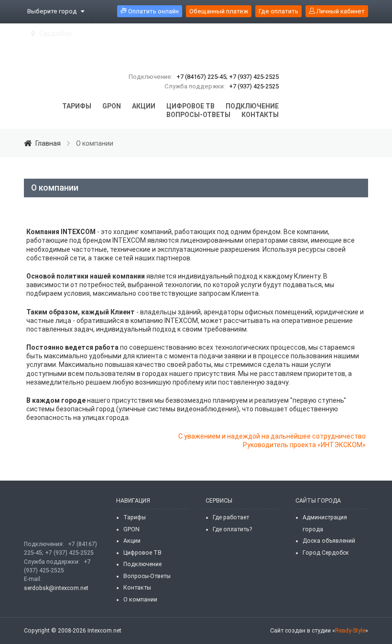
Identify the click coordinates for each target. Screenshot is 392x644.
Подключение (142, 564)
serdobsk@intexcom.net (56, 588)
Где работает (231, 517)
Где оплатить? (232, 529)
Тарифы (134, 517)
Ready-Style (350, 630)
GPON (131, 529)
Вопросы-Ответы (147, 576)
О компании (140, 599)
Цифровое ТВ (142, 552)
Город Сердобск (326, 552)
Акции (132, 540)
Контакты (137, 587)
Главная (48, 143)
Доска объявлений (329, 540)
